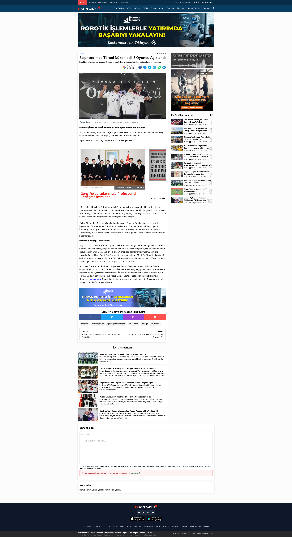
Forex (153, 8)
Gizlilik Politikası (202, 534)
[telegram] (154, 67)
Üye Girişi (208, 2)
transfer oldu (94, 279)
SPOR (129, 8)
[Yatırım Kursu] (192, 90)
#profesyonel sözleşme (116, 324)
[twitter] (149, 67)
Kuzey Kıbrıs (148, 526)
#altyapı (145, 324)
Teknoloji (170, 8)
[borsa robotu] (146, 30)
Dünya (137, 8)
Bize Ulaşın (191, 534)
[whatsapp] (159, 67)
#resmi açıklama (98, 324)
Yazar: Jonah (85, 122)
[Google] (137, 519)
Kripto (161, 8)
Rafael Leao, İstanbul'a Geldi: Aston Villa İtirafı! (105, 2)
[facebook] (140, 67)
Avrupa (184, 526)
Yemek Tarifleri (193, 8)
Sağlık (145, 8)
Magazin (180, 8)
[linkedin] (164, 67)
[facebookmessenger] (145, 67)
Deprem (206, 8)
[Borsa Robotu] (122, 297)
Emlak (158, 526)
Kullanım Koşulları (179, 534)
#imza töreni (133, 324)
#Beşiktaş (84, 324)
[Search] (213, 8)
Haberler (175, 526)
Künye (212, 534)
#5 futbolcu (155, 324)
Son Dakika (119, 8)
